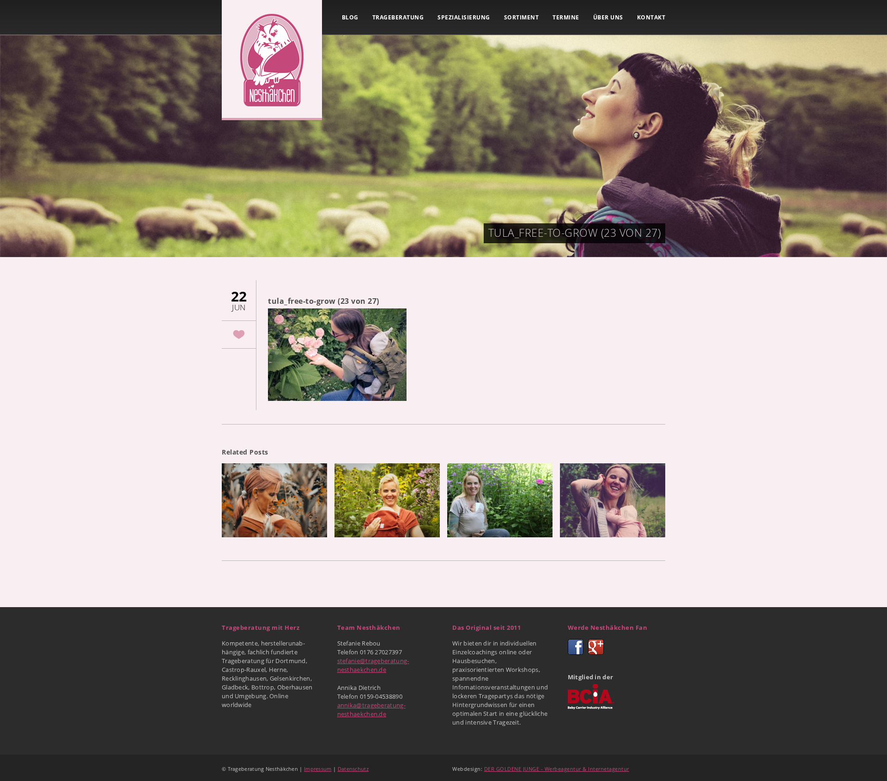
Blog (350, 17)
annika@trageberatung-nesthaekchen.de (371, 709)
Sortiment (521, 17)
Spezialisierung (463, 17)
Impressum (318, 768)
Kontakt (651, 17)
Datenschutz (353, 768)
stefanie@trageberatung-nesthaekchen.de (373, 665)
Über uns (608, 17)
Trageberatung (398, 17)
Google (596, 647)
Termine (566, 17)
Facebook (575, 647)
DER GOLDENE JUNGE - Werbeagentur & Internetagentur (556, 768)
